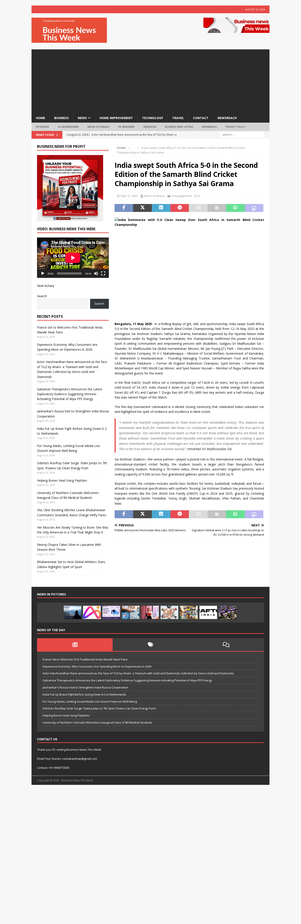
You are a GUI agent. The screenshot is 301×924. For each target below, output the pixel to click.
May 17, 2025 (129, 196)
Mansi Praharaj (154, 196)
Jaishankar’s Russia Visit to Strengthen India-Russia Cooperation (85, 687)
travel (178, 118)
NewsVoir (149, 126)
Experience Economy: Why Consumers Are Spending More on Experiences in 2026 (97, 666)
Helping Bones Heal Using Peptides (62, 480)
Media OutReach (98, 126)
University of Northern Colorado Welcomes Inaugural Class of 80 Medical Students (97, 722)
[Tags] (150, 644)
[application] (73, 258)
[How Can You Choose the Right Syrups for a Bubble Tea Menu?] (150, 612)
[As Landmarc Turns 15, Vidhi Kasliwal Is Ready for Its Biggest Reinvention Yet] (189, 612)
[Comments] (226, 644)
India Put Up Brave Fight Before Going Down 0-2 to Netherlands (84, 694)
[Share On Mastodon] (254, 208)
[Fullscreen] (103, 273)
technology (152, 118)
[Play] (43, 273)
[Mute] (96, 273)
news (82, 118)
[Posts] (75, 644)
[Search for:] (242, 134)
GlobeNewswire (68, 126)
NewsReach (227, 118)
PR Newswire (126, 126)
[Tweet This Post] (142, 208)
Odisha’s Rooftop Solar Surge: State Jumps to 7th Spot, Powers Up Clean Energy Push (99, 708)
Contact (200, 118)
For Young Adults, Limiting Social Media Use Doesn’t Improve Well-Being (90, 701)
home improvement (116, 118)
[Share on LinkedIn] (161, 208)
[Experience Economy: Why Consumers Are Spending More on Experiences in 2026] (72, 612)
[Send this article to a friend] (198, 208)
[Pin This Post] (179, 208)
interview (42, 126)
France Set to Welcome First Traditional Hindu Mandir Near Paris (85, 659)
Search (42, 296)
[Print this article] (217, 208)
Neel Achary (45, 286)
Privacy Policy (235, 126)
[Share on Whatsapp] (235, 208)
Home (40, 118)
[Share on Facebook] (124, 208)
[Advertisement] (150, 80)
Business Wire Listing (179, 126)
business (61, 118)
